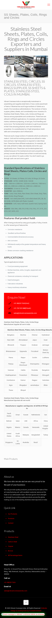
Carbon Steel (12, 542)
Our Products (12, 514)
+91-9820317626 (9, 582)
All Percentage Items (15, 555)
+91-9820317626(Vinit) (21, 303)
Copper (10, 546)
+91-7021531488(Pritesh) (22, 308)
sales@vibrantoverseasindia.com (25, 313)
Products (11, 518)
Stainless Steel (13, 537)
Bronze (10, 551)
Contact (10, 523)
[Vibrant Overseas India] (26, 4)
